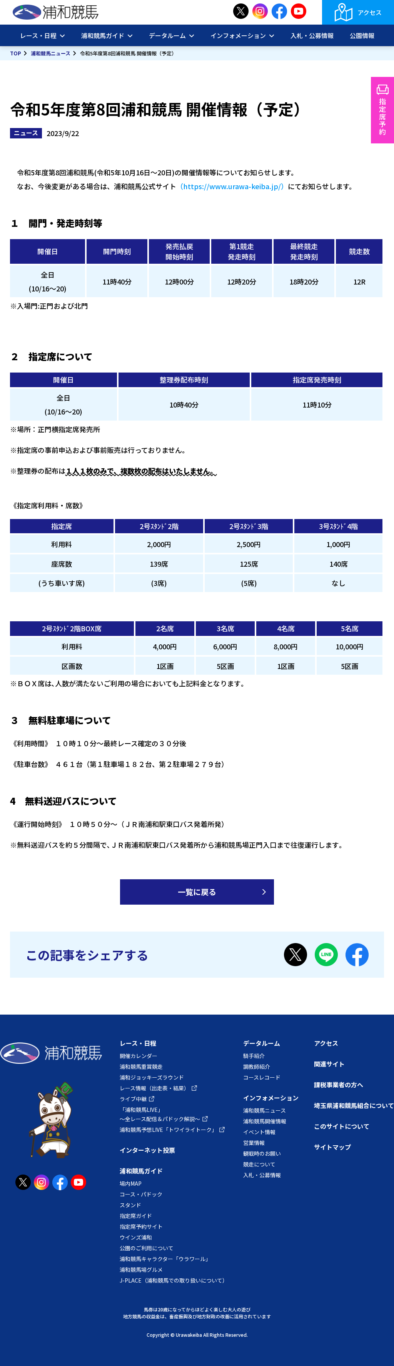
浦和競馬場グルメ (141, 1269)
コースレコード (261, 1077)
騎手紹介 (254, 1056)
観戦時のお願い (262, 1153)
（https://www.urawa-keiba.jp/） (232, 186)
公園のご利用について (147, 1248)
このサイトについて (341, 1126)
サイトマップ (332, 1146)
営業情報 (254, 1142)
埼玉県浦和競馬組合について (354, 1105)
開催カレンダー (138, 1056)
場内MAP (131, 1183)
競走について (259, 1164)
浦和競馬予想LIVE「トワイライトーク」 (168, 1129)
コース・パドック (141, 1194)
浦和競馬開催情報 (264, 1121)
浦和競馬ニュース (50, 53)
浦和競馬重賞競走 (141, 1066)
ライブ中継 (133, 1099)
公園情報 (362, 35)
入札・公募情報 (312, 35)
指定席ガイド (136, 1216)
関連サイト (329, 1063)
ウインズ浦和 (136, 1237)
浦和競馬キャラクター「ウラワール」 (165, 1259)
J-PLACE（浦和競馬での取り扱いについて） (174, 1280)
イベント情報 (259, 1132)
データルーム (261, 1043)
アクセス (369, 12)
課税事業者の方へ (338, 1084)
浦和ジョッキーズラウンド (152, 1077)
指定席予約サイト (141, 1226)
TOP (15, 53)
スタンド (130, 1205)
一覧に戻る (197, 891)
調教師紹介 (256, 1066)
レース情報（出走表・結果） (154, 1088)
